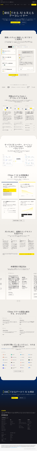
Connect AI (11, 422)
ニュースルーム (29, 423)
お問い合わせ (33, 4)
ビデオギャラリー (4, 441)
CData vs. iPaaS (21, 426)
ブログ (2, 436)
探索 (3, 324)
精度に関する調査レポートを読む (17, 220)
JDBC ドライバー (3, 422)
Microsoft (11, 437)
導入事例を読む (10, 294)
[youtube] (4, 415)
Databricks (11, 435)
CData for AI (25, 4)
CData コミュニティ (4, 434)
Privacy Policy (19, 446)
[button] (17, 301)
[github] (5, 415)
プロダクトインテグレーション (22, 422)
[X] (3, 415)
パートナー (20, 425)
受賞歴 (28, 424)
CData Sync (11, 421)
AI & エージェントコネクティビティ (22, 424)
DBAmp (11, 424)
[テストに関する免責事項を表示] (9, 187)
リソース (3, 437)
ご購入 (28, 4)
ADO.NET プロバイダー (4, 423)
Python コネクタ (3, 424)
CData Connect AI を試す (14, 22)
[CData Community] (7, 415)
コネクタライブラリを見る (17, 371)
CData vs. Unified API (21, 427)
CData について (29, 421)
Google (11, 436)
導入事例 (3, 435)
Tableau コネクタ (3, 430)
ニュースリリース (30, 422)
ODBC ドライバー (4, 421)
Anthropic (11, 434)
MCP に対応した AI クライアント (6, 348)
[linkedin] (2, 415)
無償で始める (14, 397)
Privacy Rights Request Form (13, 447)
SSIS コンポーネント (12, 423)
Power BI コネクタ (4, 429)
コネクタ (20, 421)
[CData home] (2, 4)
